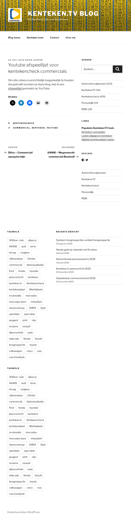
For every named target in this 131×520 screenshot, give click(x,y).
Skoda (26, 338)
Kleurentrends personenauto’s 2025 (75, 259)
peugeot (13, 320)
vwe (39, 351)
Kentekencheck (23, 123)
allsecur (32, 240)
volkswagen (15, 351)
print (25, 320)
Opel (43, 308)
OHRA (32, 308)
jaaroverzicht (16, 277)
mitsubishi (36, 301)
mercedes (31, 295)
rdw (34, 320)
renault (26, 326)
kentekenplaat (17, 289)
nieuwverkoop (17, 308)
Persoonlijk (87, 102)
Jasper (38, 60)
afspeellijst (15, 88)
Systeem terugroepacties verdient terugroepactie (83, 240)
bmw (33, 246)
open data (29, 314)
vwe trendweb (17, 357)
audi (23, 246)
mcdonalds (15, 295)
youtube (52, 128)
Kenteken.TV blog (63, 13)
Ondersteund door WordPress (23, 512)
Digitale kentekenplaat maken (98, 139)
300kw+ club (16, 240)
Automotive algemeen (94, 83)
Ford (11, 271)
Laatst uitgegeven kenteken (97, 135)
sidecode (14, 338)
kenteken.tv (15, 283)
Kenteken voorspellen (93, 131)
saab (30, 332)
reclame (13, 326)
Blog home (14, 37)
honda (21, 271)
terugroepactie (17, 344)
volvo (30, 351)
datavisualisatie (35, 265)
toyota (33, 344)
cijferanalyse (16, 258)
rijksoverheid (16, 332)
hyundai (34, 271)
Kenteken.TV (89, 90)
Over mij (70, 37)
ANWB (13, 246)
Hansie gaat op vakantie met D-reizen (76, 249)
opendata (14, 314)
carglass (25, 252)
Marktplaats (36, 289)
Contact (54, 37)
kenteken (38, 128)
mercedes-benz (17, 301)
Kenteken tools (35, 37)
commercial (21, 128)
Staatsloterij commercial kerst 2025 (76, 278)
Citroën (31, 258)
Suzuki (38, 338)
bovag (12, 252)
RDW (84, 109)
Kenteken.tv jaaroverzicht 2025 (73, 268)
